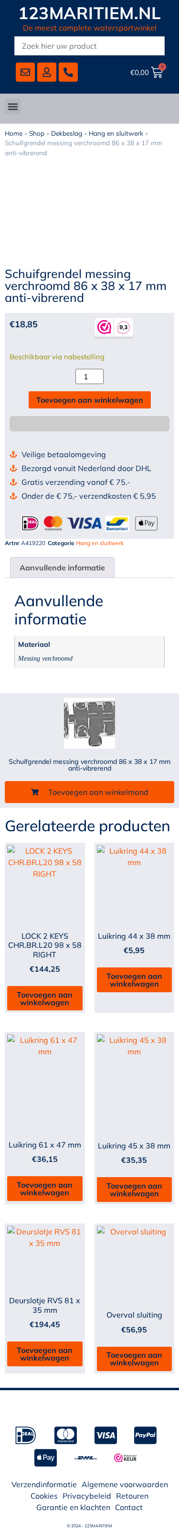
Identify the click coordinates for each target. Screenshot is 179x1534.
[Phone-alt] (68, 72)
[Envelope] (25, 72)
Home (13, 133)
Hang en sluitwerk (116, 133)
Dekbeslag (66, 133)
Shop (36, 133)
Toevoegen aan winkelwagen (89, 400)
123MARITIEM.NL (89, 12)
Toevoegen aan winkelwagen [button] (45, 998)
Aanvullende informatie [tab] (62, 567)
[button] (13, 106)
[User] (46, 72)
